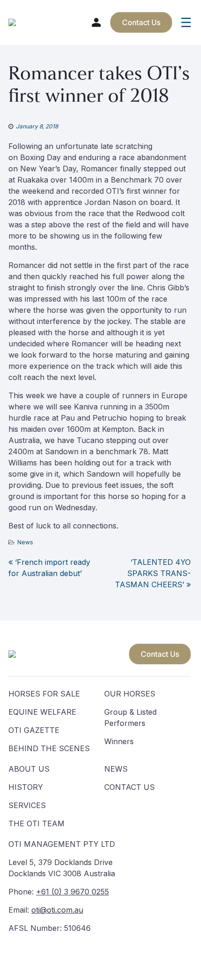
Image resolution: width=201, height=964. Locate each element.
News (25, 542)
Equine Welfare (42, 712)
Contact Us (160, 654)
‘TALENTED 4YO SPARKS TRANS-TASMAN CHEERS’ (153, 573)
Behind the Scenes (49, 748)
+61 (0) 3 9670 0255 (72, 891)
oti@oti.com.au (57, 910)
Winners (119, 741)
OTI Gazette (33, 730)
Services (27, 805)
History (25, 787)
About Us (29, 769)
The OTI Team (36, 823)
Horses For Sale (44, 693)
